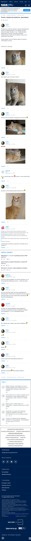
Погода (21, 1)
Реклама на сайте (6, 483)
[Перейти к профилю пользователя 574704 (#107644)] (3, 25)
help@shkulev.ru (12, 516)
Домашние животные (11, 15)
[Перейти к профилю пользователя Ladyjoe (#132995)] (3, 228)
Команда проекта (6, 485)
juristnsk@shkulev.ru (10, 514)
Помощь (4, 490)
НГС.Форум (3, 15)
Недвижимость (4, 1)
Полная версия (5, 450)
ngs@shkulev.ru (19, 512)
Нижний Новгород (6, 474)
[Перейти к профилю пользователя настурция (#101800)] (3, 305)
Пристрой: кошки (20, 15)
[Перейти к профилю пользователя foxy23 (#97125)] (3, 355)
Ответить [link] (3, 67)
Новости (16, 1)
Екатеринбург (5, 472)
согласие (12, 10)
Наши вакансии (5, 487)
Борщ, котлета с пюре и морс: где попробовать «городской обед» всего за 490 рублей (17, 405)
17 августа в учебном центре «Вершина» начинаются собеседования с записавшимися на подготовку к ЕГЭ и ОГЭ (17, 420)
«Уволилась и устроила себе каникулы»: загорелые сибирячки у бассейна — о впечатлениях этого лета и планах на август (17, 412)
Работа (10, 1)
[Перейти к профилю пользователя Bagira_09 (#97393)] (3, 276)
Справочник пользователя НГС (9, 452)
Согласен (26, 10)
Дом (26, 1)
